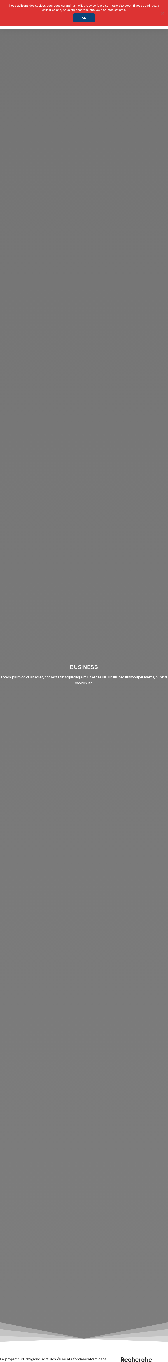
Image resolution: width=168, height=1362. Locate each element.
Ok (84, 17)
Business (84, 667)
